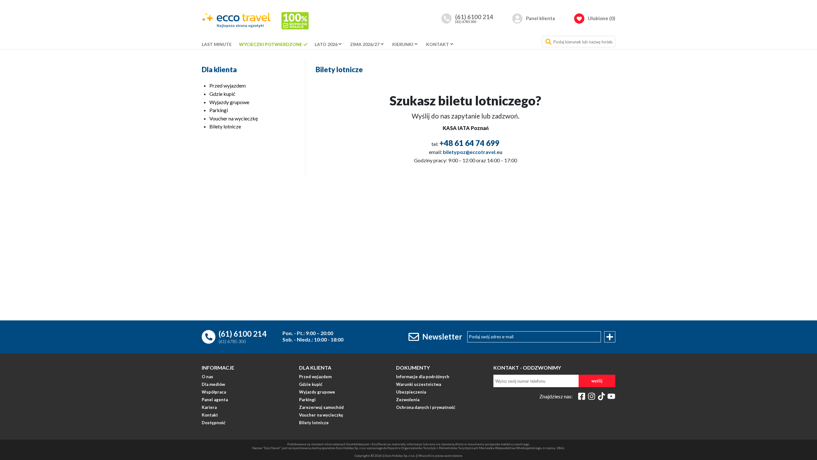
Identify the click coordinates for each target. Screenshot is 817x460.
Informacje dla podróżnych (422, 377)
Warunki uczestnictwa (418, 384)
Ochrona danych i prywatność (425, 407)
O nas (207, 377)
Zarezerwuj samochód (321, 407)
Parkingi (218, 110)
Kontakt (210, 415)
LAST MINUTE (217, 44)
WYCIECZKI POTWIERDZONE (270, 44)
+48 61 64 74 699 (469, 143)
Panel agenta (215, 400)
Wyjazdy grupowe (229, 102)
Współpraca (214, 392)
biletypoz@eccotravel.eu (472, 152)
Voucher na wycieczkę (233, 118)
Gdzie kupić (222, 94)
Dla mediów (213, 384)
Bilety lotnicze (225, 126)
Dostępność (213, 423)
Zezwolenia (407, 400)
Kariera (209, 407)
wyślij (597, 380)
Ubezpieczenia (411, 392)
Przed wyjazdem (227, 85)
